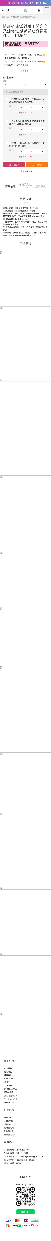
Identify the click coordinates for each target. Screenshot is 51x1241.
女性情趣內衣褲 (10, 1095)
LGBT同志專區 (10, 1088)
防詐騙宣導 (9, 1131)
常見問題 (8, 1117)
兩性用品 (8, 1085)
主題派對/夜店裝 (31, 16)
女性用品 (8, 1068)
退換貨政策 (9, 1127)
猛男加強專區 (10, 1078)
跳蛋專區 (8, 1075)
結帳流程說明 (10, 1134)
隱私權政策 (9, 1124)
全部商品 (5, 16)
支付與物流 (9, 1120)
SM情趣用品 (9, 1102)
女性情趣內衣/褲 (17, 16)
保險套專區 (9, 1092)
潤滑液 (7, 1082)
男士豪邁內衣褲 (10, 1099)
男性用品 (8, 1071)
